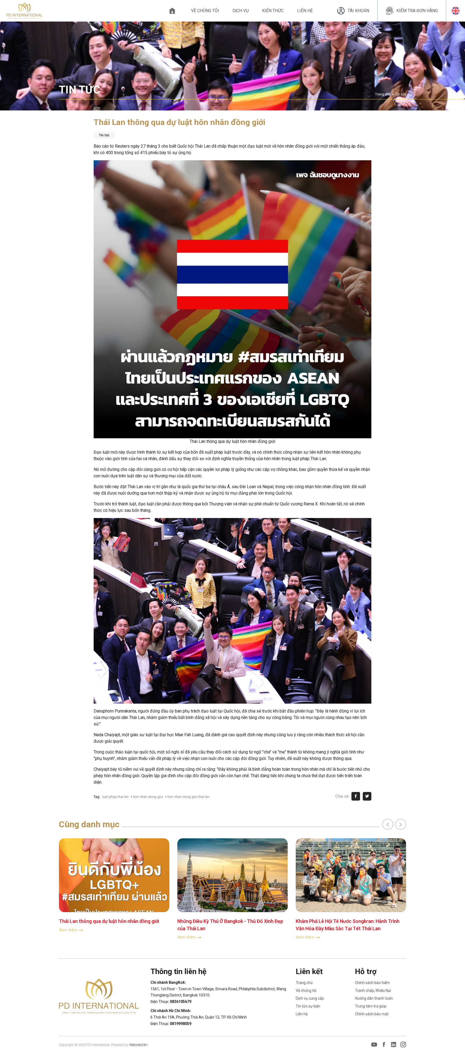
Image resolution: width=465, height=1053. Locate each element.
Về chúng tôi (205, 10)
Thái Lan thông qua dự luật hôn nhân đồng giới (109, 921)
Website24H (138, 1045)
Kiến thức (273, 10)
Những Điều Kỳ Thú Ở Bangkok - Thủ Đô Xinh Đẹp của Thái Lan (230, 924)
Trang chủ (172, 11)
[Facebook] (384, 1045)
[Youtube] (374, 1045)
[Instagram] (403, 1045)
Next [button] (400, 824)
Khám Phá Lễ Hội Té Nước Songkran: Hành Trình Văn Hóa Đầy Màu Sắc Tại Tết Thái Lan (347, 924)
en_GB (455, 11)
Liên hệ (305, 10)
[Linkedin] (393, 1045)
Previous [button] (387, 824)
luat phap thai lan (115, 797)
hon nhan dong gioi (148, 797)
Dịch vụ (240, 10)
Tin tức (401, 94)
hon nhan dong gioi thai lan (188, 797)
